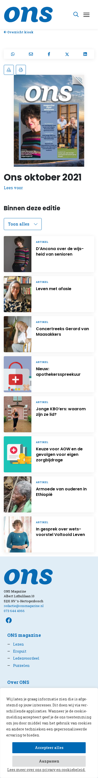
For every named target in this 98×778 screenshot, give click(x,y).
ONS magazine (24, 635)
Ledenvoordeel (23, 658)
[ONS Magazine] (28, 14)
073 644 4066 (14, 611)
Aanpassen (49, 761)
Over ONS (18, 682)
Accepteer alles (49, 747)
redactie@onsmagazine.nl (23, 606)
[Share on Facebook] (49, 54)
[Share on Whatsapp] (13, 54)
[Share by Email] (31, 54)
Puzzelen (18, 665)
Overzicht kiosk (20, 32)
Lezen (15, 644)
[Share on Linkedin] (85, 54)
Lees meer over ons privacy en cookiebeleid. (46, 769)
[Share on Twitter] (67, 54)
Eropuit (16, 651)
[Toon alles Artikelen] (23, 224)
